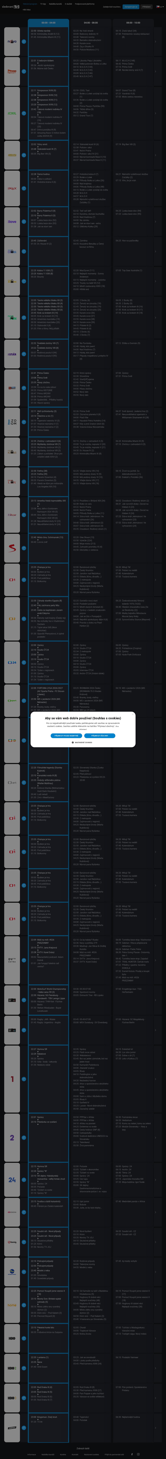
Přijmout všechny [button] (99, 736)
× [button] (133, 715)
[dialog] (83, 729)
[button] (83, 742)
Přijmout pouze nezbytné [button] (66, 736)
